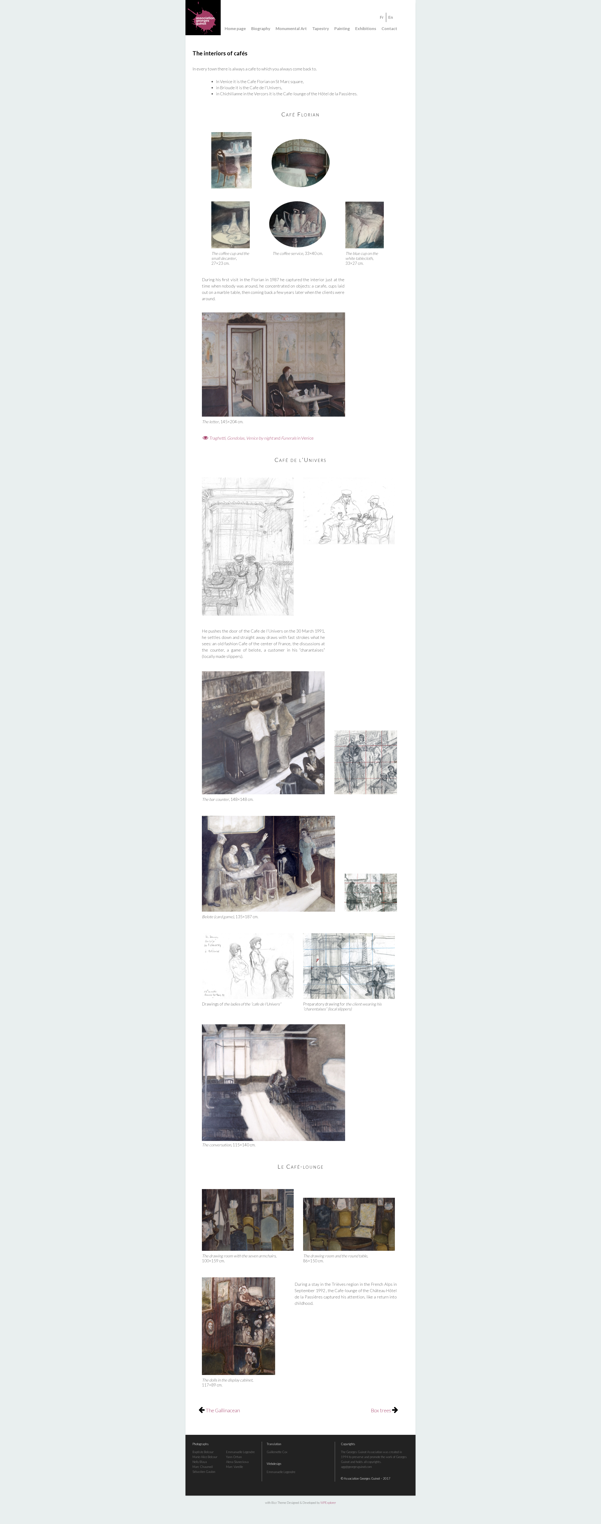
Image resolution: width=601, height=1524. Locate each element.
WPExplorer (328, 1503)
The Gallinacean (222, 1410)
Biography (260, 28)
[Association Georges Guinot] (300, 17)
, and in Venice (261, 438)
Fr (382, 17)
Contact (389, 28)
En (390, 17)
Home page (235, 28)
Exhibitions (365, 28)
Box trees (381, 1410)
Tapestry (320, 28)
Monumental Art (291, 28)
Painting (342, 28)
